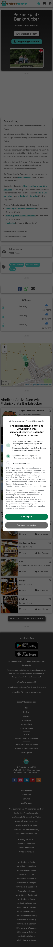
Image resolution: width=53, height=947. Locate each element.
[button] (26, 463)
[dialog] (26, 473)
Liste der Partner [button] (39, 486)
